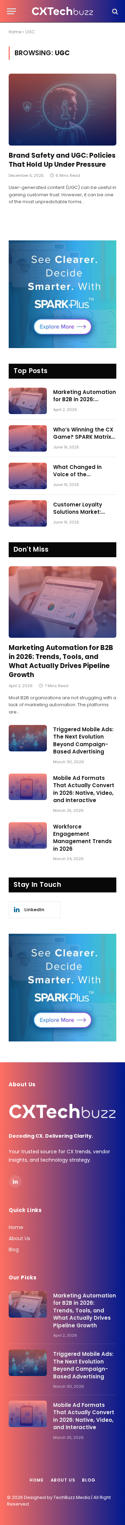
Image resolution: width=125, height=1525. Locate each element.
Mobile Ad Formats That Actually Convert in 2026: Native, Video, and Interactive (83, 789)
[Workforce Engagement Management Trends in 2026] (28, 835)
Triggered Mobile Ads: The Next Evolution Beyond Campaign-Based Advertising (83, 740)
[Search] (114, 11)
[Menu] (11, 11)
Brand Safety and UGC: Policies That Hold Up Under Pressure (62, 160)
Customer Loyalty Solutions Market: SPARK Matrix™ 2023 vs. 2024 (80, 515)
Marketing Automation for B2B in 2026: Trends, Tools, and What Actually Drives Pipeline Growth (61, 661)
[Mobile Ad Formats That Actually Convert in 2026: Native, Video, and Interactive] (28, 787)
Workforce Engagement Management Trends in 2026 (82, 837)
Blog (14, 1249)
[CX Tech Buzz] (63, 11)
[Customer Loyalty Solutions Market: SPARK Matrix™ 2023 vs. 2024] (28, 513)
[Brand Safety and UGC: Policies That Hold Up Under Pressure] (62, 110)
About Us (19, 1238)
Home (15, 32)
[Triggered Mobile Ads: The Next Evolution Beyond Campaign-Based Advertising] (28, 738)
